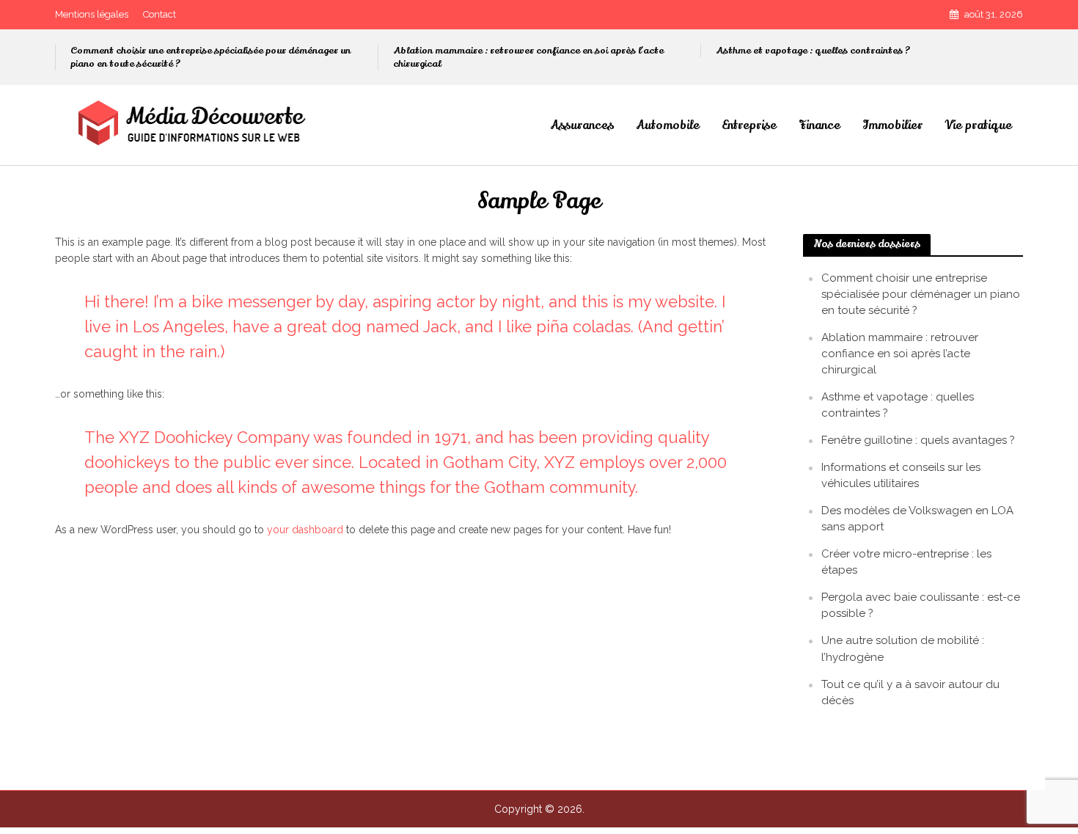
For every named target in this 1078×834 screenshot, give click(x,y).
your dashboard (305, 529)
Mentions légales (91, 14)
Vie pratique (978, 125)
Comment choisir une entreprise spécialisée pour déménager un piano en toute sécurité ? (210, 57)
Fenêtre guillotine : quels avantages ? (918, 440)
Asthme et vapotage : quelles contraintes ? (813, 50)
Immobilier (892, 125)
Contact (159, 14)
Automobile (668, 125)
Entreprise (749, 125)
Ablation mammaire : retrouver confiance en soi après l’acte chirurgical (528, 57)
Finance (819, 125)
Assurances (582, 125)
